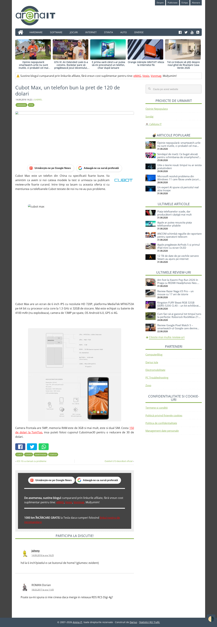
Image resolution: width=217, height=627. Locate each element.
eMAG (137, 76)
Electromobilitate (155, 370)
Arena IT (38, 15)
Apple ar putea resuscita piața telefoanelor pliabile (174, 224)
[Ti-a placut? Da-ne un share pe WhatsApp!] (44, 447)
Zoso (148, 385)
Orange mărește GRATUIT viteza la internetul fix (146, 63)
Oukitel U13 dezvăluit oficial (118, 461)
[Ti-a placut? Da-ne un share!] (21, 447)
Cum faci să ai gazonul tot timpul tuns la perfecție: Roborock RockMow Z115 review (179, 317)
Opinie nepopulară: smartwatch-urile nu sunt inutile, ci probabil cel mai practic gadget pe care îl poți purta (33, 67)
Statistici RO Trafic (149, 622)
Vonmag (156, 76)
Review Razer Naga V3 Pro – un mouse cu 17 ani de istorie (175, 292)
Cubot (19, 454)
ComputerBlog (153, 354)
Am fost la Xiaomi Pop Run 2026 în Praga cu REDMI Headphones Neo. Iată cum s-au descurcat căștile (177, 283)
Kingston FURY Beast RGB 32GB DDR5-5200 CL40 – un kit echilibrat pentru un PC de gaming (178, 305)
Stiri (31, 105)
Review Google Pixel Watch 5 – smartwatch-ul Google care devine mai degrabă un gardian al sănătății (177, 328)
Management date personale (162, 430)
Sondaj (149, 116)
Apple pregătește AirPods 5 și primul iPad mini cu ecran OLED (178, 246)
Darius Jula (151, 362)
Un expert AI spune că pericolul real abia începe (178, 189)
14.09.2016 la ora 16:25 (43, 555)
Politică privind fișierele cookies (163, 415)
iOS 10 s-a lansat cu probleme (31, 461)
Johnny (36, 550)
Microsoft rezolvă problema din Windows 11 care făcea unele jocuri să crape (178, 179)
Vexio (145, 76)
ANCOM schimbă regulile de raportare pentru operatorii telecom (179, 235)
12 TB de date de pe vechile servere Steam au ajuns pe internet (178, 257)
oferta (28, 454)
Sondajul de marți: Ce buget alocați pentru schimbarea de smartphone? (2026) (178, 157)
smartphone (40, 454)
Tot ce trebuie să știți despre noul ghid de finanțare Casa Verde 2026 (183, 64)
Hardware (21, 105)
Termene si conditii (156, 407)
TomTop (53, 454)
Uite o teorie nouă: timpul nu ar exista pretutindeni (179, 166)
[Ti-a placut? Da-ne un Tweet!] (33, 447)
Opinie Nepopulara (156, 108)
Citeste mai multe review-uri (167, 337)
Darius (133, 622)
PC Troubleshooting (156, 377)
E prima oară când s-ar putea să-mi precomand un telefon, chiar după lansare (108, 64)
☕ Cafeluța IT (153, 124)
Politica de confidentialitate (161, 423)
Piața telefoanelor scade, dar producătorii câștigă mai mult (174, 213)
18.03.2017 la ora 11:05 (43, 589)
